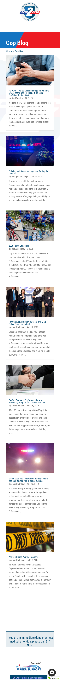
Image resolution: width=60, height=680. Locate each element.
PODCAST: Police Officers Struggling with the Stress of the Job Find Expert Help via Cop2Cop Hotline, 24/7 (29, 93)
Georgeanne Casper (20, 176)
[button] (52, 673)
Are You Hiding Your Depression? (23, 557)
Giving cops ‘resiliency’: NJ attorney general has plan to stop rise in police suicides (28, 479)
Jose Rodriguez (18, 327)
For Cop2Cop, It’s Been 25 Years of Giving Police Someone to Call (27, 323)
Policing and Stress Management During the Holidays (28, 172)
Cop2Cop (15, 98)
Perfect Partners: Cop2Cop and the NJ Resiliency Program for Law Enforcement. (27, 401)
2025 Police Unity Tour (19, 245)
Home (9, 51)
